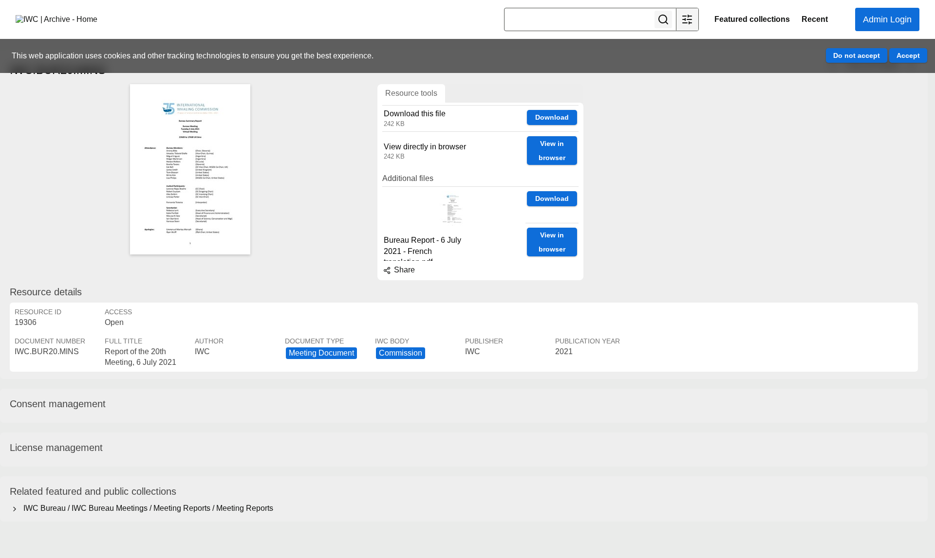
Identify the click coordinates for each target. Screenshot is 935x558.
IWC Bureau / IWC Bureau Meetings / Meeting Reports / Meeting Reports (146, 508)
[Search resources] (663, 19)
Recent (815, 19)
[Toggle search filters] (687, 19)
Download (552, 117)
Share (403, 270)
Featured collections (752, 19)
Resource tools (411, 93)
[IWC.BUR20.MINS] (190, 169)
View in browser (552, 151)
